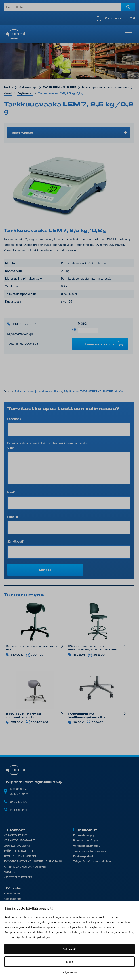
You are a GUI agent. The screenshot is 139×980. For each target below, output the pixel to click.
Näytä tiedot (69, 972)
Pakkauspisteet (83, 856)
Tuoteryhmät (22, 132)
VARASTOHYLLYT (15, 835)
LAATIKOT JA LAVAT (17, 846)
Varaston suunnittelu (86, 846)
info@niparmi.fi (19, 810)
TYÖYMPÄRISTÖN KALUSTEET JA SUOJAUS (33, 861)
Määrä (82, 323)
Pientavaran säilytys (86, 840)
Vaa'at (8, 93)
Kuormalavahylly (84, 835)
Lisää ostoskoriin (100, 344)
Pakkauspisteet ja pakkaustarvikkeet (105, 87)
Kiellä (69, 962)
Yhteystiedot (12, 893)
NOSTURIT (11, 872)
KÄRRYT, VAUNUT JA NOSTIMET (25, 867)
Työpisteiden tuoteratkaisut (90, 851)
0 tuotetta (120, 18)
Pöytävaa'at (25, 93)
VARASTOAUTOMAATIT (19, 840)
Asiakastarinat (13, 899)
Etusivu (8, 87)
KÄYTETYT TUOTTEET (18, 877)
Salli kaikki (69, 949)
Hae (128, 7)
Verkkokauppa (28, 87)
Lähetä (45, 569)
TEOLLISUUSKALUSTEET (20, 856)
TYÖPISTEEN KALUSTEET (59, 87)
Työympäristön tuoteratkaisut (92, 861)
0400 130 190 (18, 802)
